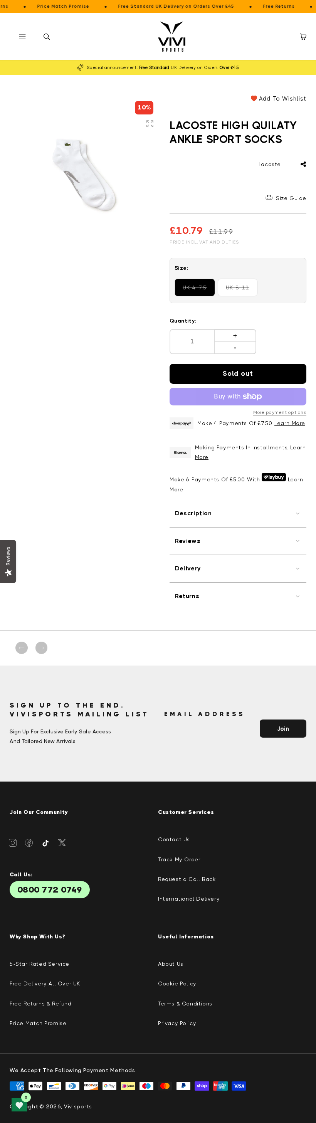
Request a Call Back (187, 879)
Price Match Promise (38, 1023)
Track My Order (179, 859)
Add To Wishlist (282, 98)
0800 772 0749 (49, 889)
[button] (47, 37)
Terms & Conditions (185, 1003)
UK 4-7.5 (199, 290)
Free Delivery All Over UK (45, 983)
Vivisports (78, 1106)
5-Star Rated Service (39, 964)
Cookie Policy (177, 983)
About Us (170, 964)
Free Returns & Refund (41, 1003)
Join (283, 728)
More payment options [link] (279, 412)
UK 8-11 (241, 290)
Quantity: (183, 321)
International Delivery (189, 899)
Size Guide (291, 198)
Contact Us (174, 839)
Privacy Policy (177, 1023)
